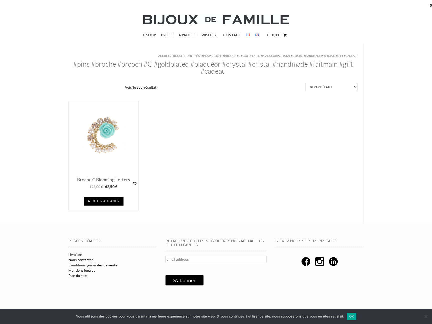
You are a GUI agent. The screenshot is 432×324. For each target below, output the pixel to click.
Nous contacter (80, 260)
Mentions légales (81, 270)
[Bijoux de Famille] (216, 19)
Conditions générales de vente (93, 265)
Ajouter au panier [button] (104, 201)
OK (351, 316)
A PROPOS (187, 35)
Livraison (75, 254)
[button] (135, 186)
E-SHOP (149, 35)
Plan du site (77, 275)
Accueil (164, 55)
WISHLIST (210, 35)
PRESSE (167, 35)
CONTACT (232, 35)
